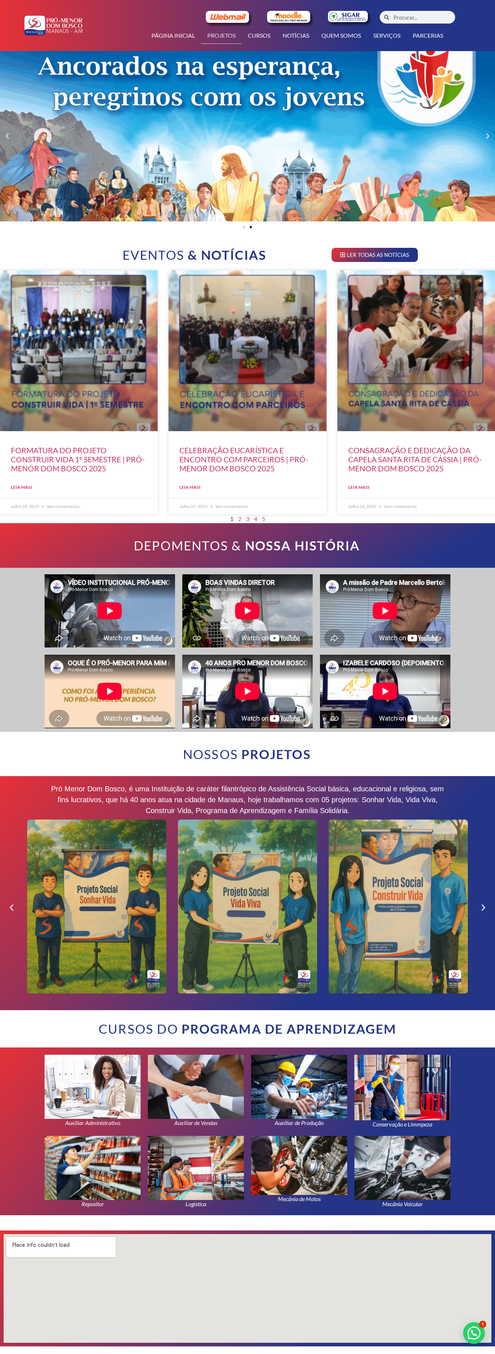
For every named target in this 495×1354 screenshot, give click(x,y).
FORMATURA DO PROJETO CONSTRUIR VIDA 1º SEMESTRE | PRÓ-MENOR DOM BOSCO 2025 (78, 459)
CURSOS (259, 35)
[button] (7, 136)
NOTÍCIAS (296, 35)
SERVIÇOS (386, 35)
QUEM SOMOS (341, 35)
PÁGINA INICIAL (173, 35)
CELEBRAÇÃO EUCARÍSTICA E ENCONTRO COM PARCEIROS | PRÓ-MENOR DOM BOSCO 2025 (243, 459)
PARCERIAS (428, 35)
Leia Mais (21, 487)
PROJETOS (221, 35)
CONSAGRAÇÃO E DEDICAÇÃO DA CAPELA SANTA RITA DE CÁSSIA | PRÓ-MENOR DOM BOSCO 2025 (415, 459)
